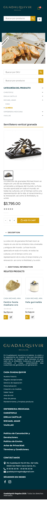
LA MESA (9, 108)
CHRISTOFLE (8, 92)
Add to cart (29, 220)
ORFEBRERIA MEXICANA (13, 112)
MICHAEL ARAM (10, 100)
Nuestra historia (10, 376)
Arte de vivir (8, 395)
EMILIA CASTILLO (10, 96)
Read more (6, 317)
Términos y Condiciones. (16, 449)
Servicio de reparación (13, 383)
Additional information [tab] (20, 267)
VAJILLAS (7, 115)
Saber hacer (8, 392)
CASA (7, 104)
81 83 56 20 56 (13, 469)
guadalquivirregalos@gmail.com (20, 472)
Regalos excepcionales (13, 380)
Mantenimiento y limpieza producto (19, 402)
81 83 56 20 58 (26, 469)
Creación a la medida (12, 389)
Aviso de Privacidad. (14, 445)
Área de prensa (10, 398)
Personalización (10, 386)
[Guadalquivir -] (17, 8)
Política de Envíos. (13, 441)
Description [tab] (14, 232)
